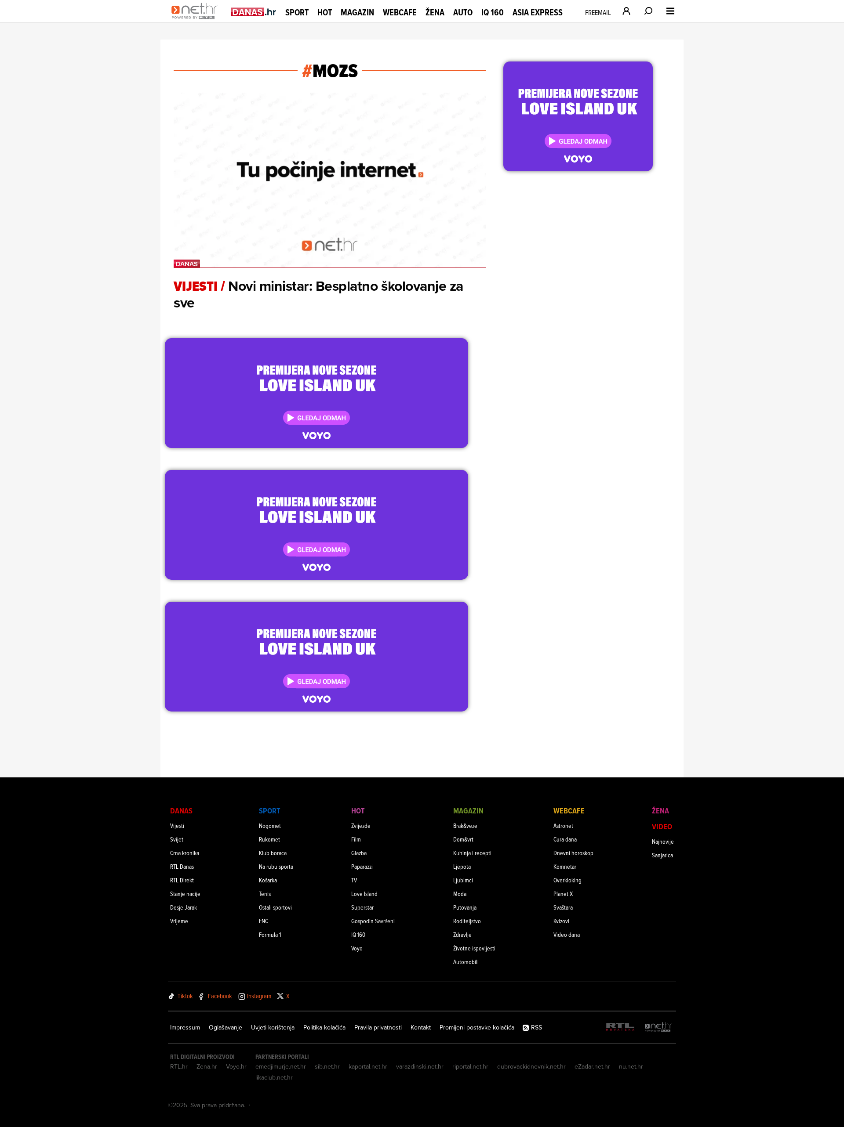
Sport (297, 12)
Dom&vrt (463, 839)
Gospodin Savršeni (373, 921)
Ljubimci (463, 880)
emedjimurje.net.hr (280, 1066)
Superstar (362, 907)
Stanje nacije (185, 893)
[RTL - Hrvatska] (620, 1027)
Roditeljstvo (467, 921)
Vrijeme (179, 921)
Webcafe (400, 12)
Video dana (566, 934)
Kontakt (421, 1027)
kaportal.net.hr (368, 1066)
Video (662, 826)
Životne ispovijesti (474, 948)
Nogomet (270, 825)
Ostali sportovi (275, 907)
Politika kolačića (324, 1027)
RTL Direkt (182, 880)
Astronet (563, 825)
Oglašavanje (225, 1027)
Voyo (357, 948)
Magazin (357, 12)
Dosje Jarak (183, 907)
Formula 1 (270, 934)
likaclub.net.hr (274, 1077)
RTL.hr (179, 1066)
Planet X (563, 893)
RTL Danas (182, 866)
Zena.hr (206, 1066)
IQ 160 (492, 12)
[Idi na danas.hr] (253, 11)
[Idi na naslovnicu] (196, 20)
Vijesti (177, 825)
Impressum (185, 1027)
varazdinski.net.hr (420, 1066)
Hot (324, 12)
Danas (181, 810)
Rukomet (269, 839)
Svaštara (563, 907)
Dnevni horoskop (573, 853)
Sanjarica (662, 855)
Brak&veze (465, 825)
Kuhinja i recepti (472, 853)
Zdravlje (462, 934)
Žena (435, 12)
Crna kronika (184, 853)
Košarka (268, 880)
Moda (459, 893)
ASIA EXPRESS (538, 12)
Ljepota (462, 866)
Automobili (466, 961)
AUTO (463, 12)
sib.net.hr (327, 1066)
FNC (263, 921)
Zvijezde (361, 825)
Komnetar (564, 866)
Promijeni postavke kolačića (477, 1027)
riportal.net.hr (470, 1066)
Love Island (364, 893)
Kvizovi (561, 921)
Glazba (359, 853)
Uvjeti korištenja (273, 1027)
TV (354, 880)
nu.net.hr (631, 1066)
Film (356, 839)
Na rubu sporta (276, 866)
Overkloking (567, 880)
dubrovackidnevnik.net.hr (531, 1066)
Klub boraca (273, 853)
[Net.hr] (658, 1027)
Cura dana (565, 839)
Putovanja (465, 907)
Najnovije (663, 841)
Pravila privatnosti (378, 1027)
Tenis (265, 893)
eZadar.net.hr (592, 1066)
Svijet (176, 839)
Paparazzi (362, 866)
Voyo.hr (236, 1066)
